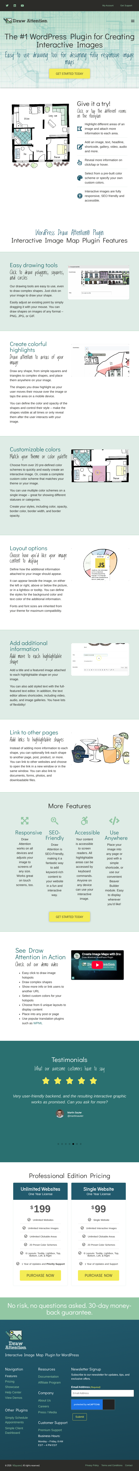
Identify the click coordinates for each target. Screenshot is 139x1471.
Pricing (9, 1381)
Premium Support (50, 1430)
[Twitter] (7, 5)
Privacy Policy (92, 1465)
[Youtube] (22, 5)
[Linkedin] (15, 5)
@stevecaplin (75, 1127)
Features (11, 1376)
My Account (108, 5)
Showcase (12, 1387)
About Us (44, 1400)
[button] (133, 21)
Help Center (13, 1392)
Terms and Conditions (111, 1465)
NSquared (17, 1465)
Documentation (48, 1376)
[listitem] (28, 117)
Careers (43, 1406)
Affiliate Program (49, 1382)
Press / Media (47, 1412)
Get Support (126, 5)
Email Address (85, 1387)
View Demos (13, 1397)
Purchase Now (40, 1275)
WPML (38, 1023)
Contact (129, 1465)
